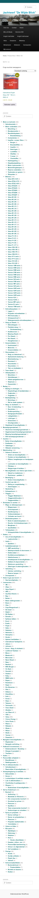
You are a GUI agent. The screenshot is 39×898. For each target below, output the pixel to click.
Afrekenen (17, 45)
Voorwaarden (27, 45)
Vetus (5, 40)
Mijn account (7, 49)
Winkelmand (7, 45)
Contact (14, 27)
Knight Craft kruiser (23, 36)
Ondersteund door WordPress (19, 894)
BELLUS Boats (7, 32)
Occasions (13, 40)
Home (5, 56)
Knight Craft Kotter (8, 36)
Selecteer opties (9, 104)
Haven (22, 27)
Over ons (6, 27)
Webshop (22, 40)
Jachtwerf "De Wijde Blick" (19, 12)
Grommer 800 (19, 32)
